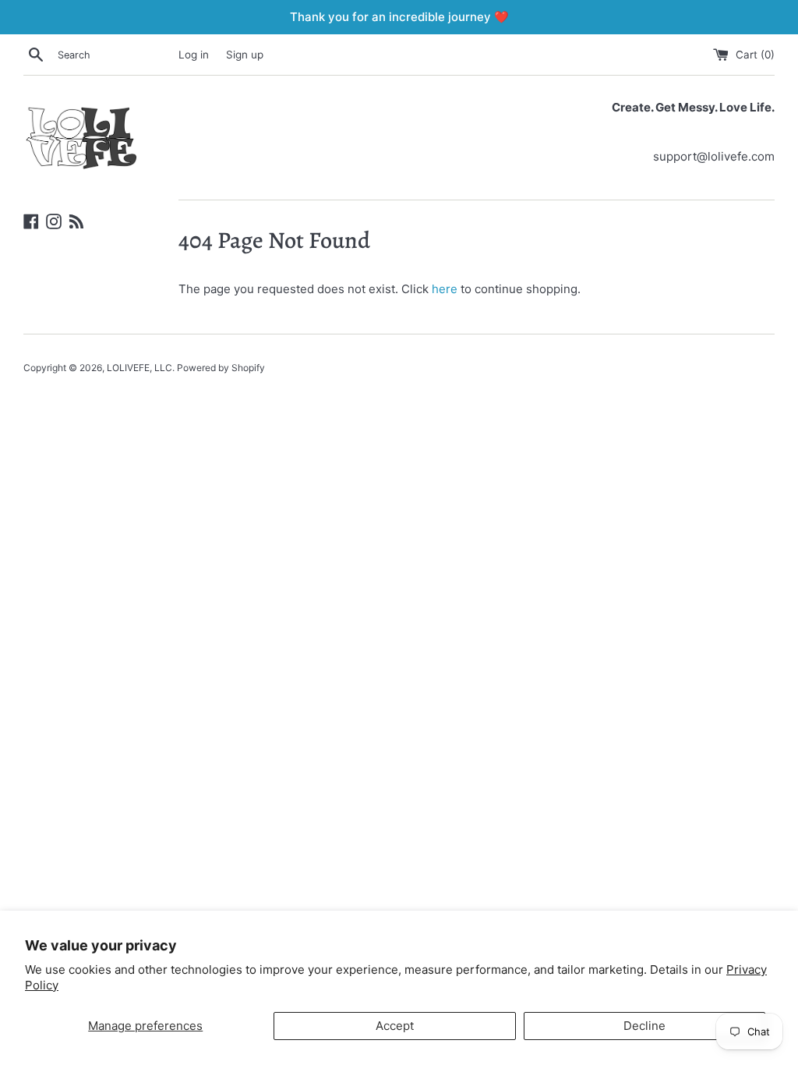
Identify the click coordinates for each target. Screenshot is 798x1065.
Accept (395, 1025)
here (444, 288)
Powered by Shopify (221, 367)
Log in (193, 54)
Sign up (244, 54)
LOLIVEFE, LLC (139, 367)
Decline (644, 1025)
